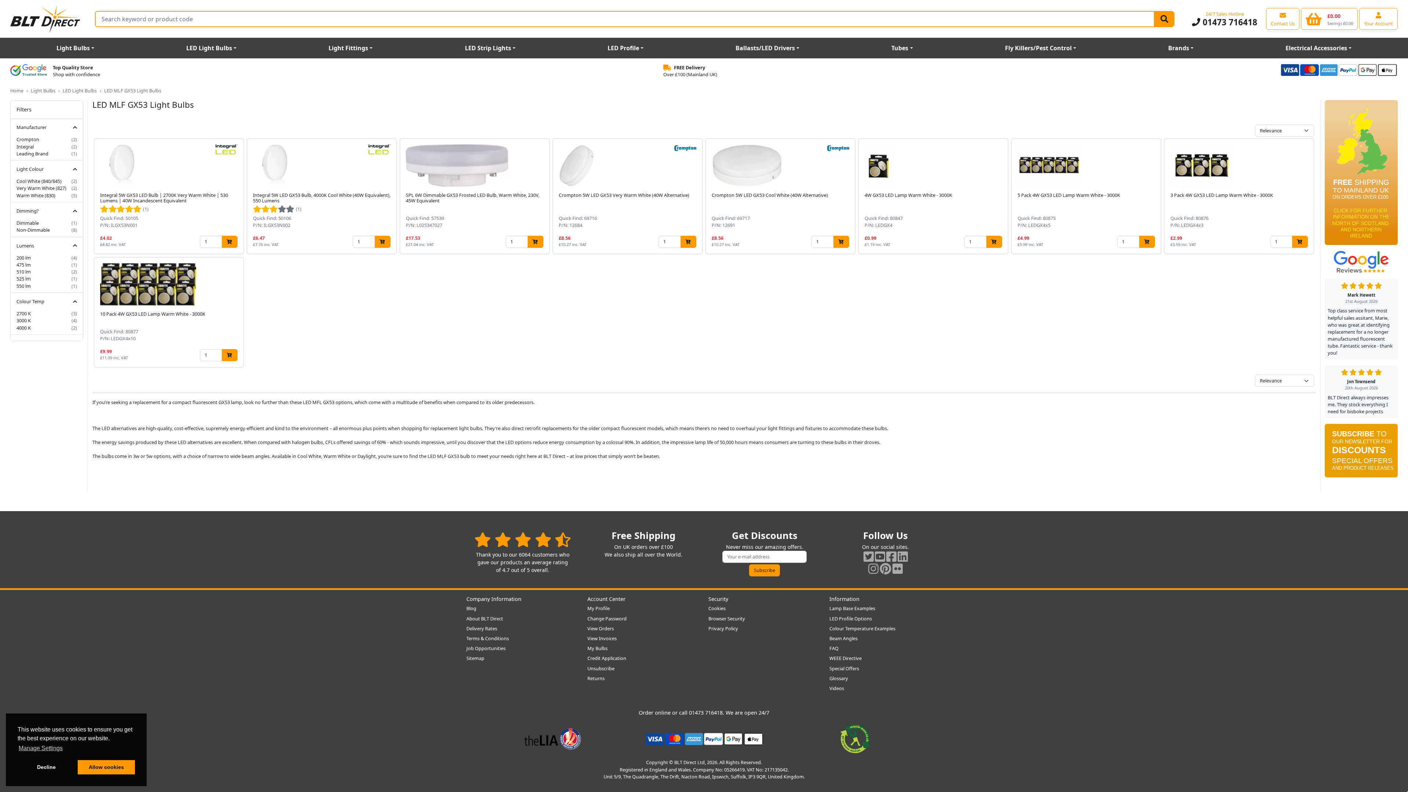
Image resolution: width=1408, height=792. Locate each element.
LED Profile (623, 48)
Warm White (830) (35, 195)
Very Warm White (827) (41, 188)
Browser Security (726, 618)
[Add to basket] (230, 242)
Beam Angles (843, 638)
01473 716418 (1228, 22)
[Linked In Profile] (903, 556)
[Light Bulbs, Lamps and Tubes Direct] (45, 19)
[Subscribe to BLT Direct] (1361, 453)
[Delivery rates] (1361, 175)
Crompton (27, 139)
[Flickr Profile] (897, 568)
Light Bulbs (73, 48)
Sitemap (475, 658)
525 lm (23, 278)
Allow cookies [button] (106, 767)
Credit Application (606, 658)
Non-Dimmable (33, 230)
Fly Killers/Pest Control (1038, 48)
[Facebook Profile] (891, 556)
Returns (596, 678)
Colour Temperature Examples (862, 628)
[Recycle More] (855, 738)
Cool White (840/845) (39, 181)
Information (844, 598)
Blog (471, 608)
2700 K (23, 313)
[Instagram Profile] (873, 568)
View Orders (600, 628)
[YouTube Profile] (880, 556)
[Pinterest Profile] (885, 568)
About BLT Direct (484, 618)
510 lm (23, 271)
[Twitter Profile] (868, 556)
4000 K (23, 327)
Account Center (606, 598)
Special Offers (844, 668)
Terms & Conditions (487, 638)
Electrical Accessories (1316, 48)
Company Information (493, 598)
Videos (836, 688)
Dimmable (27, 223)
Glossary (838, 678)
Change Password (607, 618)
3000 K (23, 320)
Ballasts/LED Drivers (765, 48)
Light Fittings (348, 48)
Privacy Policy (723, 628)
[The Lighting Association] (552, 738)
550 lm (23, 286)
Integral (25, 146)
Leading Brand (32, 153)
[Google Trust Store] (28, 71)
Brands (1178, 48)
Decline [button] (46, 767)
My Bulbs (597, 648)
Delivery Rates (481, 628)
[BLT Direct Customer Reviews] (522, 539)
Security (718, 598)
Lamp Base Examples (852, 608)
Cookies (717, 608)
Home (16, 90)
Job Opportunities (486, 648)
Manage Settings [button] (41, 748)
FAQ (834, 648)
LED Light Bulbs (209, 48)
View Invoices (602, 638)
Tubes (899, 48)
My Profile (598, 608)
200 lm (23, 257)
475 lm (23, 264)
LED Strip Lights (488, 48)
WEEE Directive (845, 658)
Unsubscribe (601, 668)
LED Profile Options (850, 618)
